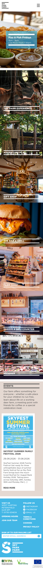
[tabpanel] (18, 452)
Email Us (30, 513)
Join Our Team (9, 520)
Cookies (27, 523)
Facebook (31, 510)
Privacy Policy (31, 527)
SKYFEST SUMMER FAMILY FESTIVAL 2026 (18, 452)
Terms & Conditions (29, 518)
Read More (9, 488)
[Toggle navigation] (38, 5)
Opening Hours (10, 516)
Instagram (32, 506)
